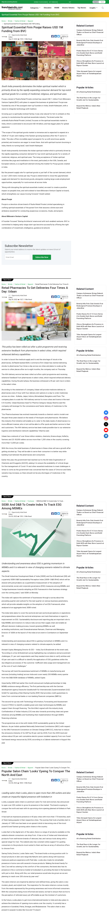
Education (47, 8)
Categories (34, 8)
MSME (56, 8)
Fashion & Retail (20, 21)
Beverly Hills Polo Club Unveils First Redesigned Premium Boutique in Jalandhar (90, 42)
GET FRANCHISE (53, 2)
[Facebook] (106, 412)
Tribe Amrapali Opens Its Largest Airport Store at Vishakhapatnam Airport (89, 73)
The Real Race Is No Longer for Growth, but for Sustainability (88, 99)
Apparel (30, 21)
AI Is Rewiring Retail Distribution (89, 92)
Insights (93, 8)
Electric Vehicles (68, 8)
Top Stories (81, 8)
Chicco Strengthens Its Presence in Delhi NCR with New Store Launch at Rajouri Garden (90, 63)
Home (4, 21)
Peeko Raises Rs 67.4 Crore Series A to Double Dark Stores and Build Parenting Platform (90, 53)
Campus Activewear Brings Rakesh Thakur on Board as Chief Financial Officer (90, 32)
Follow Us (65, 36)
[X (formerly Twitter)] (106, 424)
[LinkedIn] (106, 436)
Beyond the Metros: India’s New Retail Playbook (88, 107)
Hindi (102, 2)
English (96, 2)
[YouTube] (106, 430)
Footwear (31, 501)
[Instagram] (106, 418)
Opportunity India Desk (19, 35)
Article (10, 21)
